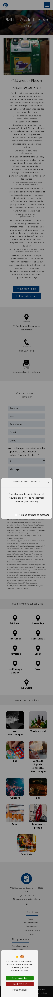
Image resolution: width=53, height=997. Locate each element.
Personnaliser (19, 989)
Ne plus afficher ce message (34, 514)
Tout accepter (19, 978)
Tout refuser (20, 984)
